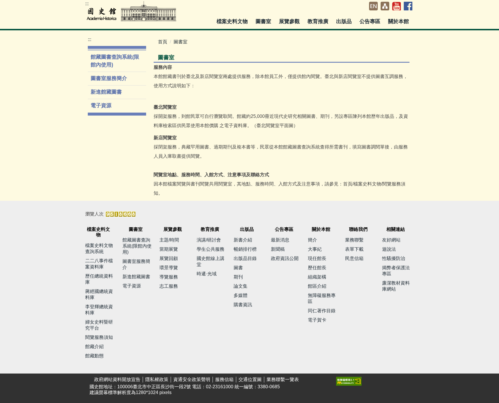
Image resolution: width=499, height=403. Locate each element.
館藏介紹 (94, 346)
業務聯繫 (354, 239)
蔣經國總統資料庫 (99, 294)
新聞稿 (278, 249)
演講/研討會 (209, 239)
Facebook (408, 6)
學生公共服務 (210, 249)
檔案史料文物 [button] (233, 21)
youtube (396, 6)
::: (87, 3)
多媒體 (240, 295)
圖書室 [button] (264, 21)
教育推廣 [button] (319, 21)
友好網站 (391, 239)
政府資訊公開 (285, 258)
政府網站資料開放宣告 (117, 379)
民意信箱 (354, 258)
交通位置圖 (250, 379)
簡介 (312, 239)
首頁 (162, 41)
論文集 (240, 286)
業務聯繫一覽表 (283, 379)
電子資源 (101, 105)
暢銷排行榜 (245, 249)
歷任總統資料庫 (99, 279)
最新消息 (280, 239)
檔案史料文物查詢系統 (99, 248)
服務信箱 (224, 379)
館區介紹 (317, 286)
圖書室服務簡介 (109, 78)
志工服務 (168, 286)
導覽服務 (168, 276)
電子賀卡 (317, 319)
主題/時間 (169, 239)
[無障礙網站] (349, 380)
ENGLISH (373, 6)
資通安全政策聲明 (191, 379)
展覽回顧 (168, 258)
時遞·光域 (207, 273)
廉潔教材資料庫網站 (396, 286)
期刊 (238, 276)
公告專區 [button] (371, 21)
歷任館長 (317, 267)
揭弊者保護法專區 (396, 270)
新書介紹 (243, 239)
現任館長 (317, 258)
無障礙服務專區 (322, 298)
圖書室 (180, 41)
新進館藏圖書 (106, 92)
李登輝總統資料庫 (99, 309)
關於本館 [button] (399, 21)
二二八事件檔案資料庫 (99, 263)
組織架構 (317, 276)
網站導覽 (385, 6)
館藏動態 (94, 355)
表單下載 (354, 249)
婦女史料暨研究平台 (99, 325)
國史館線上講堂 (210, 261)
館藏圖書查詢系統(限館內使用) (115, 61)
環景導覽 (168, 267)
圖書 (238, 267)
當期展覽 (168, 249)
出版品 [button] (344, 21)
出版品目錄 (245, 258)
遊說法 (389, 249)
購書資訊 (243, 304)
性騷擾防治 (393, 258)
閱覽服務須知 (99, 337)
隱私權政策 (156, 379)
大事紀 (315, 249)
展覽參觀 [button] (290, 21)
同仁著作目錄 (322, 310)
